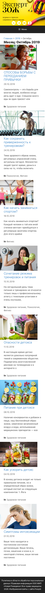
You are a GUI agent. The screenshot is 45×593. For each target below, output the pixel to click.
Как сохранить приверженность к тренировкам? (17, 142)
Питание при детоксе (19, 407)
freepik (38, 589)
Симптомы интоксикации (22, 531)
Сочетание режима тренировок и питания (20, 275)
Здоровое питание (16, 106)
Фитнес (24, 176)
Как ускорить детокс (18, 469)
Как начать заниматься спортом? (20, 209)
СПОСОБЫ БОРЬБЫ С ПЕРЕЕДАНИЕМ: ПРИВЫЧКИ (20, 76)
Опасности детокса (18, 342)
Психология (13, 176)
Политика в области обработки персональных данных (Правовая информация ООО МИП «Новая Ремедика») (23, 583)
